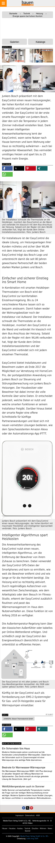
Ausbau (20, 828)
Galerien (14, 41)
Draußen (35, 828)
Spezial (27, 831)
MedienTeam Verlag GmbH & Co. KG (34, 836)
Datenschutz (30, 815)
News (50, 828)
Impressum (19, 815)
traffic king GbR (32, 838)
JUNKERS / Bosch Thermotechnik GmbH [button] (18, 718)
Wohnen (43, 828)
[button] (7, 168)
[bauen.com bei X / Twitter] (27, 807)
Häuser (4, 828)
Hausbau (12, 828)
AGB (38, 815)
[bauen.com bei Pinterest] (31, 807)
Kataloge (40, 41)
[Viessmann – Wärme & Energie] (13, 56)
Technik (27, 828)
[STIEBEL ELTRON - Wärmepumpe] (41, 56)
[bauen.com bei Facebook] (23, 807)
